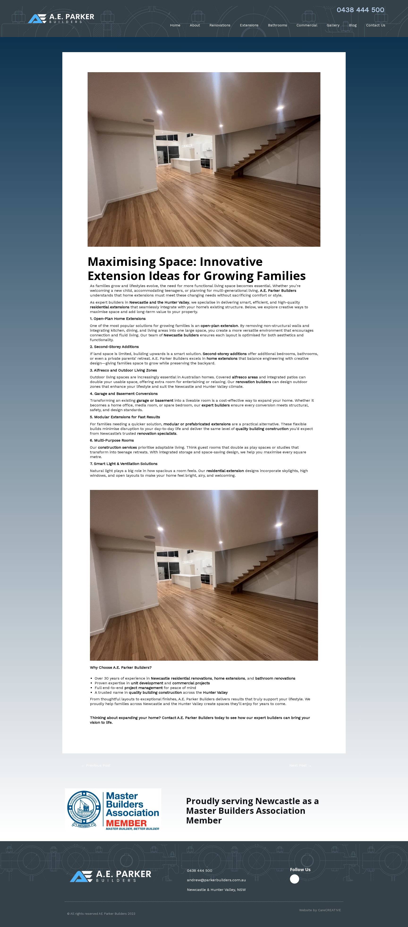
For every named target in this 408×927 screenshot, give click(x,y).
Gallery (333, 25)
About (195, 25)
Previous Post (95, 765)
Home (175, 25)
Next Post (300, 765)
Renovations (219, 25)
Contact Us (375, 25)
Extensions (249, 25)
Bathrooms (277, 25)
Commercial (307, 25)
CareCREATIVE (329, 910)
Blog (353, 25)
